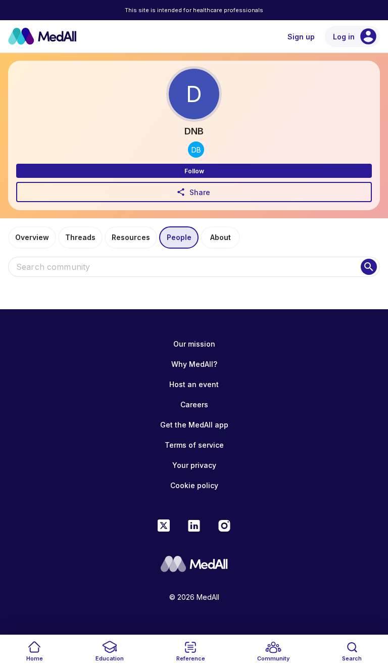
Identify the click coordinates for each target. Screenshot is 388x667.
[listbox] (194, 297)
